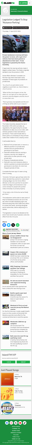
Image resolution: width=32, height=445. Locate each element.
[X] (16, 423)
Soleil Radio (16, 426)
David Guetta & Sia (20, 407)
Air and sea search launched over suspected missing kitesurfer (19, 282)
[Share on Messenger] (9, 225)
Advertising (16, 430)
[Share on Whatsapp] (17, 225)
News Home (8, 27)
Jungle (16, 378)
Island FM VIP (9, 354)
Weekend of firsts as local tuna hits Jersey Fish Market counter (19, 307)
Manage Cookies (16, 432)
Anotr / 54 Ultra (19, 392)
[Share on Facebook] (4, 225)
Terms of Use (16, 439)
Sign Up (23, 362)
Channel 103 (16, 428)
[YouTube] (20, 423)
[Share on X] (13, 225)
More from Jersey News (21, 27)
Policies (16, 434)
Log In (9, 362)
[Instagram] (11, 423)
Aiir (28, 442)
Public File (16, 436)
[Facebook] (7, 423)
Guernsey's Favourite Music (19, 11)
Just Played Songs (10, 370)
